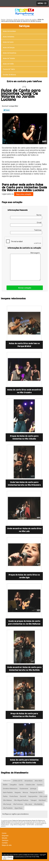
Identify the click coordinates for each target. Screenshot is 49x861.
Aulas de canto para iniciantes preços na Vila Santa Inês (24, 761)
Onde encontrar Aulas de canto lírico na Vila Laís (24, 529)
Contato (5, 843)
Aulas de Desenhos (9, 53)
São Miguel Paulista (21, 800)
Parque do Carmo (36, 792)
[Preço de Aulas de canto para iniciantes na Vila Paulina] (24, 693)
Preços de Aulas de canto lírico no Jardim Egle (24, 576)
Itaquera (18, 792)
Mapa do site (6, 845)
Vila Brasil (42, 800)
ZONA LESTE (17, 781)
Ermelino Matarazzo (10, 788)
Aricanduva (28, 781)
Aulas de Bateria (8, 37)
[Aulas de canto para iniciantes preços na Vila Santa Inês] (24, 739)
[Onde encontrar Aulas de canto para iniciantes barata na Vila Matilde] (24, 647)
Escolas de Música (9, 75)
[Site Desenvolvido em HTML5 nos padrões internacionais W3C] (7, 859)
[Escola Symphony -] (24, 12)
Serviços (24, 26)
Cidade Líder (30, 785)
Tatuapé (33, 800)
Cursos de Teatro (9, 69)
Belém (5, 785)
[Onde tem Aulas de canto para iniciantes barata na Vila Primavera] (24, 462)
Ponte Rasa (14, 796)
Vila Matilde (38, 804)
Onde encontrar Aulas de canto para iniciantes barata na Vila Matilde (24, 668)
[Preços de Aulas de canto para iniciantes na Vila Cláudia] (24, 415)
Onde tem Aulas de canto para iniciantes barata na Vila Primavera (24, 483)
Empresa (5, 836)
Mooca (25, 792)
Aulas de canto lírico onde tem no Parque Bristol (24, 344)
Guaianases (24, 788)
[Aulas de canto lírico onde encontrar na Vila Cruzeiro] (24, 369)
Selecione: (7, 781)
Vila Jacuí (28, 804)
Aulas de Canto (8, 42)
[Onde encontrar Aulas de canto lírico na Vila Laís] (24, 508)
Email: (39, 223)
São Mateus (7, 800)
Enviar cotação (24, 288)
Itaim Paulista (8, 792)
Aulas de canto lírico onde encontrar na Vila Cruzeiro (24, 391)
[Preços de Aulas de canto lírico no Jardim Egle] (24, 554)
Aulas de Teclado (9, 58)
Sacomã (23, 796)
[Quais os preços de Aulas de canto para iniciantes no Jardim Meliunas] (24, 600)
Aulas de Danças (9, 47)
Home (4, 833)
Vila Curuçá (7, 804)
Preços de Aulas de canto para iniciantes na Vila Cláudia (24, 437)
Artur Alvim (38, 781)
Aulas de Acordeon (9, 31)
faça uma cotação (23, 194)
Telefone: (38, 230)
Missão (4, 838)
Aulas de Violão (8, 64)
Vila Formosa (18, 804)
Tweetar (6, 110)
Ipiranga (33, 788)
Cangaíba (13, 785)
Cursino (39, 785)
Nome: (39, 215)
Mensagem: (35, 253)
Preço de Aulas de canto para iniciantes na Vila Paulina (24, 714)
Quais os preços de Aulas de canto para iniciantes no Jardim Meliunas (24, 622)
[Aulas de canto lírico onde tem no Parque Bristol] (24, 323)
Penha (5, 796)
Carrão (21, 785)
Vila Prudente (7, 808)
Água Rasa (18, 808)
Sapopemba (32, 796)
